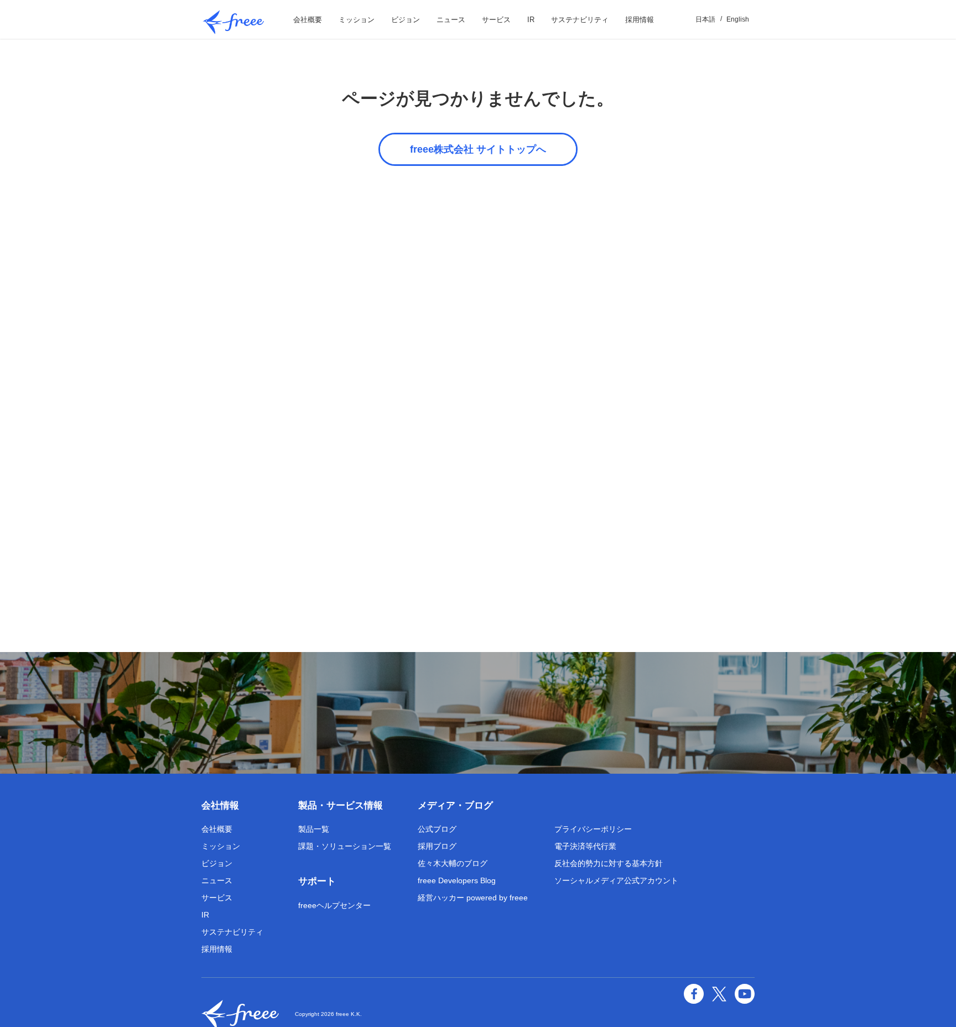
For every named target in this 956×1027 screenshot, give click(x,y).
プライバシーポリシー (593, 829)
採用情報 (639, 19)
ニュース (451, 19)
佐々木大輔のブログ (452, 863)
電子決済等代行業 (585, 846)
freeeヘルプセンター (334, 905)
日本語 (705, 19)
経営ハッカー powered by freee (473, 897)
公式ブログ (437, 829)
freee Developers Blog (457, 880)
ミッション (357, 19)
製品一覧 (313, 829)
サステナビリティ (580, 19)
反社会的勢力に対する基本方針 (608, 863)
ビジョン (405, 19)
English (737, 19)
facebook (694, 994)
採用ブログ (437, 846)
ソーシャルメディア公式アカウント (616, 880)
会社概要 (307, 19)
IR (530, 19)
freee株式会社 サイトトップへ (478, 149)
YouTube (745, 994)
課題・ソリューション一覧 (344, 846)
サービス (496, 19)
